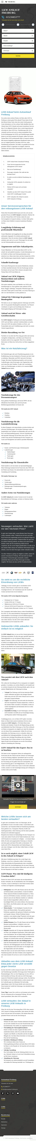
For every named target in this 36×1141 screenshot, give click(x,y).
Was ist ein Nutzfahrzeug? (14, 169)
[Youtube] (17, 1093)
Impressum (4, 1125)
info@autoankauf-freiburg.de (10, 1089)
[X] (7, 1093)
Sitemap (3, 1128)
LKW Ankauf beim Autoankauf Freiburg (18, 161)
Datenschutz (4, 1122)
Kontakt (3, 1118)
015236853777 (13, 17)
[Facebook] (2, 1093)
